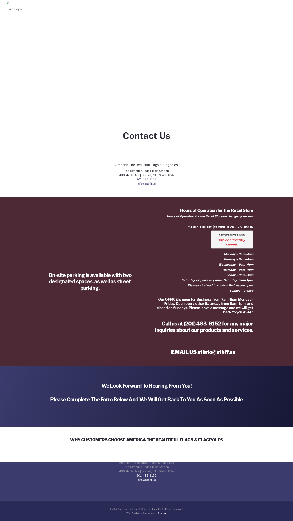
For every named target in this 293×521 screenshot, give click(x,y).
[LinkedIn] (155, 486)
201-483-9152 (146, 179)
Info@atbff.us (146, 183)
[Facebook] (138, 486)
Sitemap (162, 513)
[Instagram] (146, 486)
